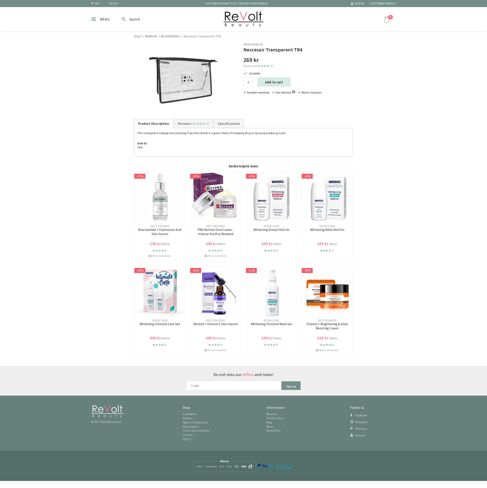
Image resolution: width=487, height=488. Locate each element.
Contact (188, 435)
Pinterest (361, 428)
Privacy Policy (274, 418)
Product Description (153, 123)
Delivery (188, 418)
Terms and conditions (196, 430)
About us (272, 414)
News (270, 426)
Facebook (361, 415)
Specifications (229, 123)
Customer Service (383, 3)
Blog (269, 422)
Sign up (291, 386)
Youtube (360, 435)
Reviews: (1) (258, 66)
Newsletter (273, 430)
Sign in (359, 3)
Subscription (191, 426)
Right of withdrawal (195, 422)
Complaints (190, 414)
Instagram (361, 422)
